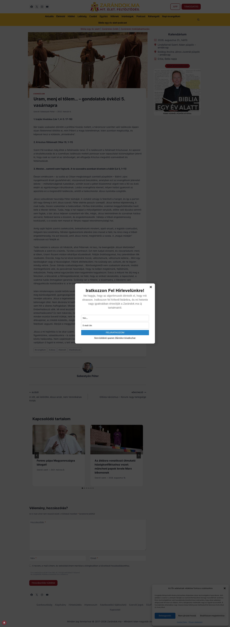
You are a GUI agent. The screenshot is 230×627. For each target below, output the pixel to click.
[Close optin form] (151, 287)
